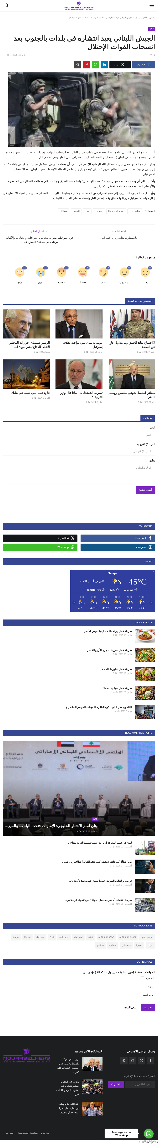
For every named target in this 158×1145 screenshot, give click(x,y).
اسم (152, 428)
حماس (112, 945)
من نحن (45, 1133)
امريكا (27, 937)
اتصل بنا (10, 1133)
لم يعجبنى (124, 282)
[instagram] (132, 1060)
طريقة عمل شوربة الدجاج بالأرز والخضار (109, 650)
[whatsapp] (124, 1060)
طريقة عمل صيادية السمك (117, 688)
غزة (52, 937)
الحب (103, 282)
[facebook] (150, 1060)
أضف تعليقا (145, 490)
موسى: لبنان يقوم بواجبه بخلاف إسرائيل (82, 345)
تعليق (152, 461)
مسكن (152, 17)
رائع (20, 282)
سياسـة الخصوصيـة (28, 1133)
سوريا (139, 945)
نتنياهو (100, 945)
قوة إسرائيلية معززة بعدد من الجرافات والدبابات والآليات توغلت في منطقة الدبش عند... (39, 240)
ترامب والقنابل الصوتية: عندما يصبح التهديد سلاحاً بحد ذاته (100, 880)
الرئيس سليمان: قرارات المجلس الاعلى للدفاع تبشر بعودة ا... (29, 345)
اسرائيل (63, 211)
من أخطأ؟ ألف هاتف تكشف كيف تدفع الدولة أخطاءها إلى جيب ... (96, 861)
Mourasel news (116, 211)
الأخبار (144, 17)
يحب (145, 282)
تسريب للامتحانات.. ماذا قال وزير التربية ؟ (81, 395)
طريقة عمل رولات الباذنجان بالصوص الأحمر (108, 631)
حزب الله (64, 937)
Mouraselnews (106, 937)
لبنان (137, 17)
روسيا (16, 937)
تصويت (148, 1007)
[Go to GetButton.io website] (149, 1141)
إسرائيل (40, 937)
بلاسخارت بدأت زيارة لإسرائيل (118, 237)
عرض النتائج (130, 1008)
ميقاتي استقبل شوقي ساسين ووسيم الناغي (131, 395)
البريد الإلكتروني (146, 444)
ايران (150, 945)
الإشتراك (116, 1084)
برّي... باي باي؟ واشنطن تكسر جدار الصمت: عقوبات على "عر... (68, 1065)
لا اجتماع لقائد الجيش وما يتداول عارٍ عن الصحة (132, 345)
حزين (41, 282)
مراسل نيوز (134, 211)
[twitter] (141, 1060)
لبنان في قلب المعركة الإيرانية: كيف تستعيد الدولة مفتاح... (100, 842)
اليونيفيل (99, 211)
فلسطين (126, 945)
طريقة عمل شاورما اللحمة (117, 669)
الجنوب (76, 211)
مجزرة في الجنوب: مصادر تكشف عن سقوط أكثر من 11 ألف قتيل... (67, 1088)
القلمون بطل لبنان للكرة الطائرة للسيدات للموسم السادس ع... (97, 707)
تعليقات (147, 418)
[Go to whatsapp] (149, 1133)
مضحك (82, 282)
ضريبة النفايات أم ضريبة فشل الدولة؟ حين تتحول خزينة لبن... (98, 899)
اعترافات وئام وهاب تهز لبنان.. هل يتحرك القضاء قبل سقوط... (68, 1108)
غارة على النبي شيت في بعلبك (30, 393)
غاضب (61, 282)
